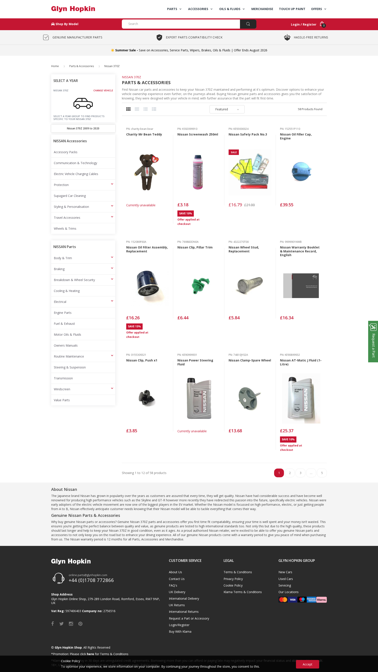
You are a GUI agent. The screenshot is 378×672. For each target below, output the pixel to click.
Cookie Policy (233, 585)
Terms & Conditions (238, 572)
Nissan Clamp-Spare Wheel (250, 360)
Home (55, 66)
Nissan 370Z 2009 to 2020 (83, 128)
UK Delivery (177, 592)
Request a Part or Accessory (189, 618)
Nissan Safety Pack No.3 (248, 134)
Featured (221, 109)
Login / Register (303, 24)
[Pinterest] (80, 623)
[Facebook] (52, 623)
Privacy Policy (233, 579)
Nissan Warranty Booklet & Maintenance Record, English (300, 251)
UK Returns (177, 605)
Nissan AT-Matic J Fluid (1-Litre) (301, 362)
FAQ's (173, 585)
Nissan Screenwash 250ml (197, 134)
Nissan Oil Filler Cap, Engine (296, 136)
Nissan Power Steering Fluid (195, 362)
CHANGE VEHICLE (103, 90)
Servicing (284, 585)
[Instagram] (71, 623)
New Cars (285, 572)
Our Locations (288, 592)
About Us (175, 572)
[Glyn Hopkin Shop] (83, 9)
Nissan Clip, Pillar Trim (195, 247)
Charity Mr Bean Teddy (144, 134)
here (90, 654)
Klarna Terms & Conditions (243, 592)
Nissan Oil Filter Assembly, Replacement (147, 249)
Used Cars (285, 579)
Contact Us (177, 579)
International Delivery (184, 598)
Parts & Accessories (81, 66)
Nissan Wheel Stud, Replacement (244, 249)
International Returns (184, 611)
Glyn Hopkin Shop (68, 647)
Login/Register (179, 625)
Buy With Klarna (180, 631)
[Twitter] (61, 623)
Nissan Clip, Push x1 (141, 360)
